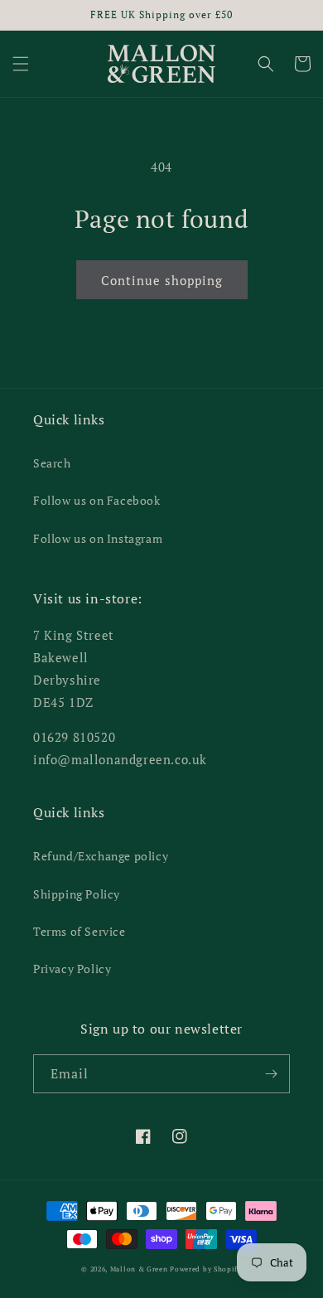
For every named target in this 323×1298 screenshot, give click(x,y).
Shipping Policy (76, 894)
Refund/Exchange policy (100, 856)
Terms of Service (79, 931)
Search (52, 463)
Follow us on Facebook (97, 500)
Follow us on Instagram (97, 538)
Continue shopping (162, 280)
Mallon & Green (139, 1268)
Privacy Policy (72, 968)
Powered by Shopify (206, 1268)
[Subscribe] (271, 1073)
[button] (20, 64)
